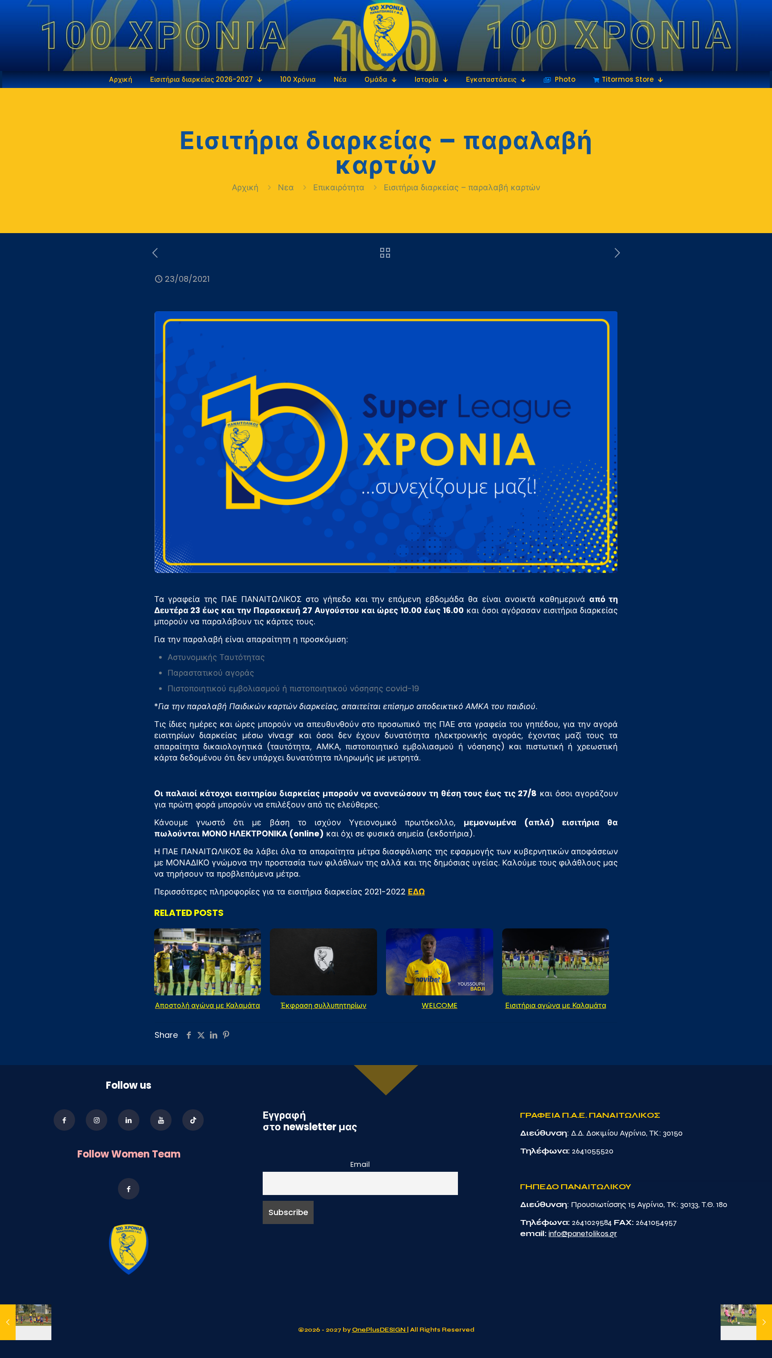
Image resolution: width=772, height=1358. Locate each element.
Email (360, 1164)
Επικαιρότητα (339, 187)
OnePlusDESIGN (379, 1329)
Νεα (286, 187)
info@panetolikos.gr (583, 1233)
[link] (386, 35)
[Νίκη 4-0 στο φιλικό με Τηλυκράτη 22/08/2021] (25, 1322)
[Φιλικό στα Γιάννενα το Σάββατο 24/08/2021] (746, 1322)
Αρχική (246, 187)
